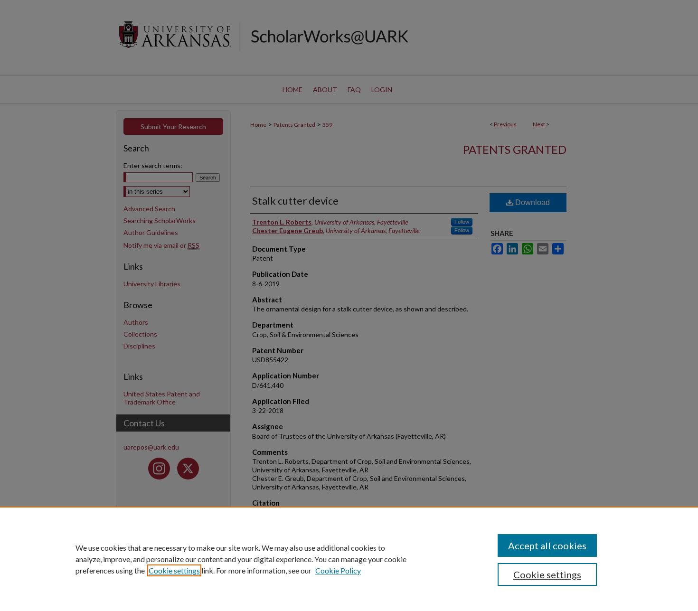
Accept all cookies (547, 545)
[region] (349, 559)
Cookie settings (174, 570)
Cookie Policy (338, 570)
